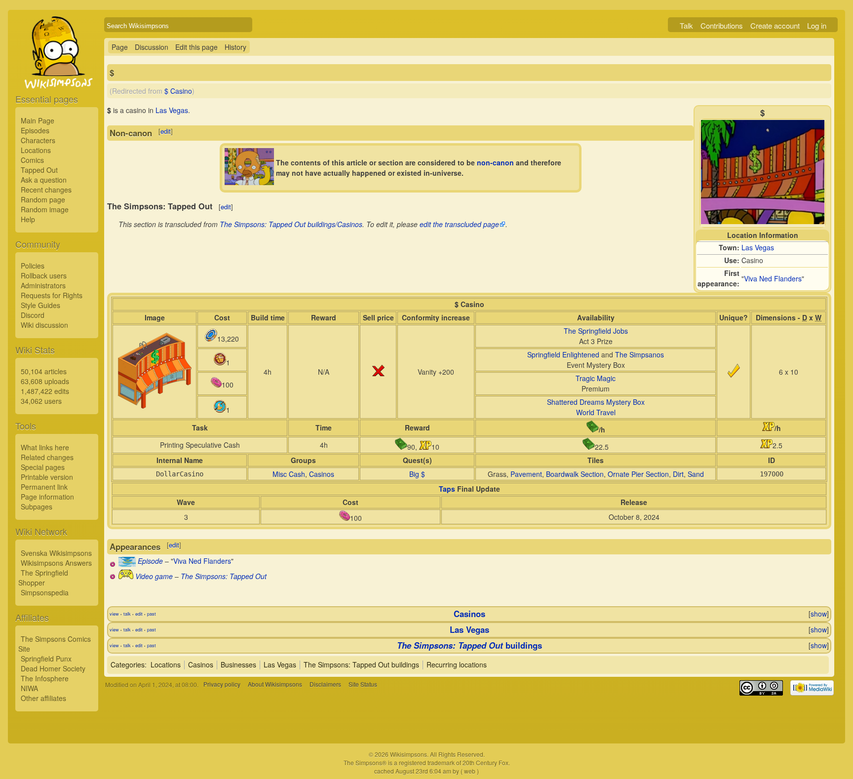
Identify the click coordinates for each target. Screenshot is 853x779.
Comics (32, 160)
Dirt (678, 474)
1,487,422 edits (45, 391)
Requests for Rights (51, 295)
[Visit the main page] (56, 75)
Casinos (321, 474)
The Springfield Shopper (43, 577)
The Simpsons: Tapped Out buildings (361, 664)
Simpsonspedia (45, 592)
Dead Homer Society (53, 668)
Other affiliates (43, 698)
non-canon (495, 162)
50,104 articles (44, 371)
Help (28, 219)
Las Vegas (757, 247)
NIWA (29, 688)
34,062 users (41, 401)
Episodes (35, 130)
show (819, 614)
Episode (150, 561)
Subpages (36, 506)
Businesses (238, 664)
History (235, 47)
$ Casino (178, 91)
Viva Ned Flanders (773, 278)
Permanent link (44, 487)
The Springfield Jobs (596, 331)
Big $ (417, 474)
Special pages (43, 467)
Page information (47, 497)
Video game (154, 576)
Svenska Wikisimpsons (56, 553)
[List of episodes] (127, 564)
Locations (36, 150)
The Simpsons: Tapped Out (224, 576)
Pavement (526, 474)
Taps (447, 489)
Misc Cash (288, 474)
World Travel (596, 412)
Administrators (43, 285)
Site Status (363, 684)
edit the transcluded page (459, 224)
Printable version (47, 477)
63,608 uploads (45, 381)
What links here (45, 447)
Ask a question (44, 180)
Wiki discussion (44, 325)
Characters (38, 140)
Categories (128, 664)
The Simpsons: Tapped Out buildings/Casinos (291, 224)
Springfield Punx (46, 658)
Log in (816, 25)
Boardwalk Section (575, 474)
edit (165, 131)
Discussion (151, 47)
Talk (686, 25)
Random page (43, 199)
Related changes (47, 457)
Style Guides (40, 305)
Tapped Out (39, 170)
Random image (45, 209)
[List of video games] (125, 576)
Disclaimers (325, 684)
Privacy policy (221, 684)
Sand (696, 474)
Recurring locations (456, 664)
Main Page (37, 120)
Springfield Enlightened (563, 354)
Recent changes (46, 190)
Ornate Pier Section (638, 474)
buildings (469, 645)
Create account (775, 25)
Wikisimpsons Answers (56, 563)
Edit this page (196, 47)
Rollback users (44, 275)
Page (120, 47)
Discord (32, 315)
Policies (32, 266)
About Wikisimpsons (275, 684)
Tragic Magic (596, 378)
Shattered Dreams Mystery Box (596, 402)
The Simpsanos (639, 354)
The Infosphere (45, 678)
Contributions (721, 25)
